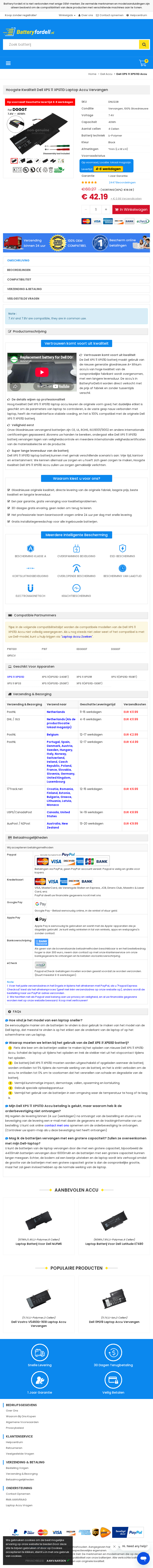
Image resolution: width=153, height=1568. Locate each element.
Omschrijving (18, 260)
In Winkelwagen (133, 209)
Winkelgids (66, 15)
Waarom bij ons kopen (21, 1416)
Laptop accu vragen (19, 1505)
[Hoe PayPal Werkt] (128, 1532)
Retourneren (14, 1448)
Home (92, 74)
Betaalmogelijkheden (20, 1479)
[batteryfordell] (39, 30)
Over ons (87, 15)
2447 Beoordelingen (122, 182)
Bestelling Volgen (17, 1468)
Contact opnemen (112, 15)
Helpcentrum (138, 15)
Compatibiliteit (19, 279)
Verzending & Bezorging (22, 1474)
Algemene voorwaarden (22, 1422)
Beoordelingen (18, 270)
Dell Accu (106, 74)
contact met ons (56, 1125)
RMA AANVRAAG (16, 1499)
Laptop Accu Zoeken (77, 637)
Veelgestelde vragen (23, 299)
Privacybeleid (15, 1428)
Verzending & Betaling (24, 289)
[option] (38, 131)
